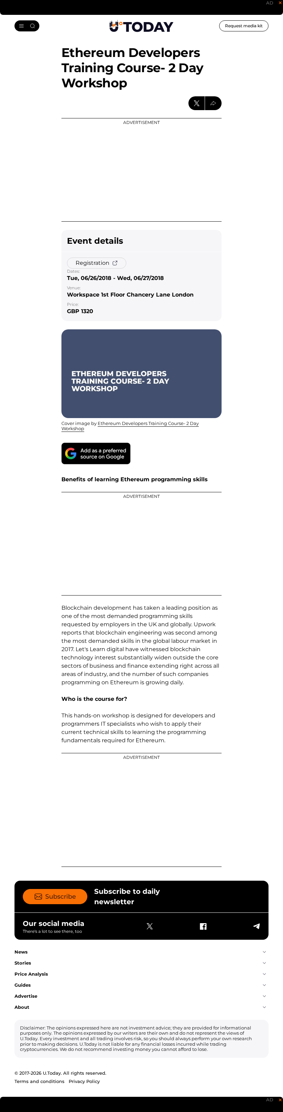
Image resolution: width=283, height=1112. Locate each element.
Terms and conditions (39, 1081)
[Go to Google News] (95, 453)
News (21, 952)
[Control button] (213, 103)
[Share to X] (196, 103)
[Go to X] (150, 926)
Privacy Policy (84, 1081)
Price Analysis (31, 974)
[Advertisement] (141, 170)
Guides (22, 985)
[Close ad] (280, 3)
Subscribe (60, 896)
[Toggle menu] (26, 25)
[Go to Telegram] (256, 926)
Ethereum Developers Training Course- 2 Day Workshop (130, 426)
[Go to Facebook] (203, 926)
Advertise (25, 996)
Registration (92, 263)
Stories (22, 963)
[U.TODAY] (141, 26)
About (21, 1007)
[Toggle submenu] (264, 952)
